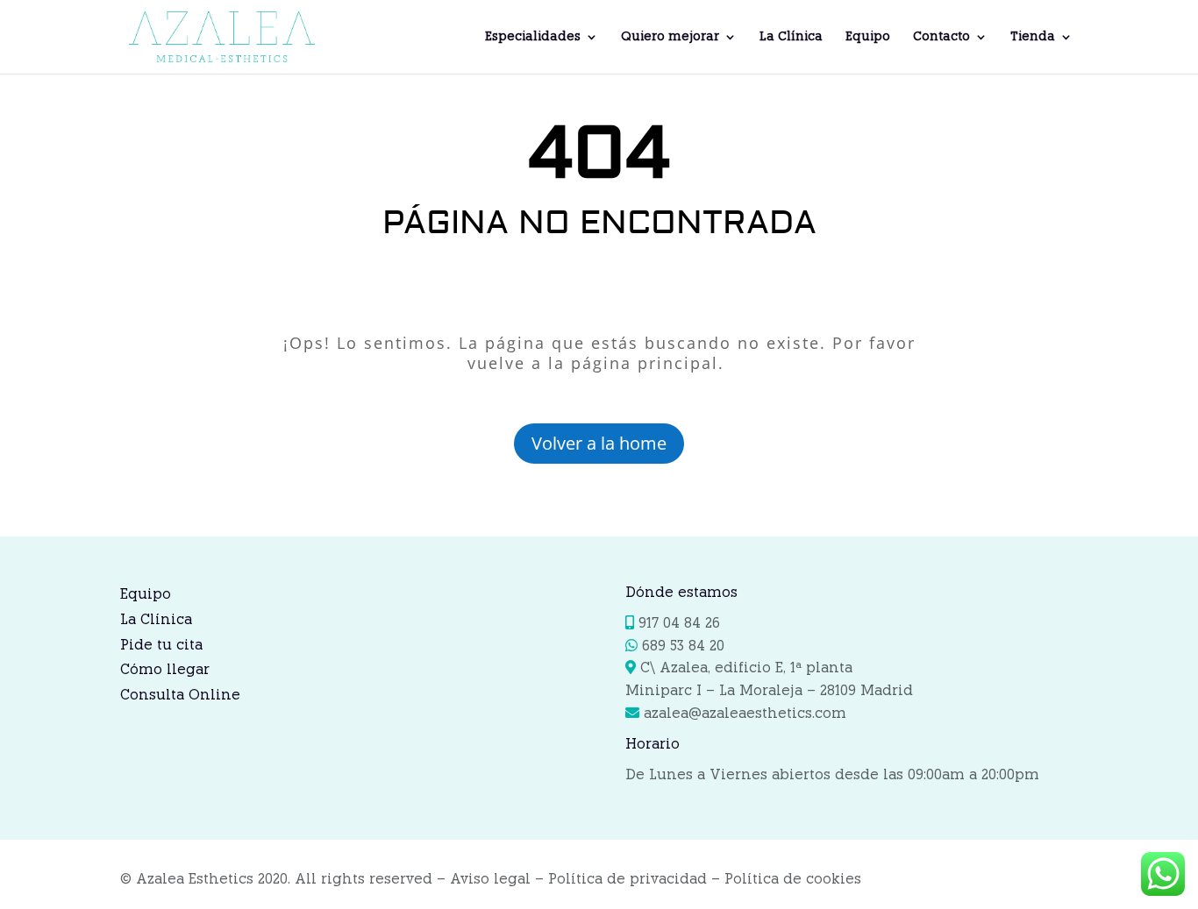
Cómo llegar (165, 669)
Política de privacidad (627, 878)
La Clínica (791, 37)
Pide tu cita (161, 644)
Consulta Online (180, 694)
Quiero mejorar (670, 37)
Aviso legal (490, 878)
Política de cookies (792, 878)
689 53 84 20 (683, 645)
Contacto (941, 37)
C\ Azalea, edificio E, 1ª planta (746, 667)
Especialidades (533, 37)
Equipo (867, 37)
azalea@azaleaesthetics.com (742, 713)
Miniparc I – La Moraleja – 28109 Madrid (769, 690)
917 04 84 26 (679, 622)
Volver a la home (599, 443)
